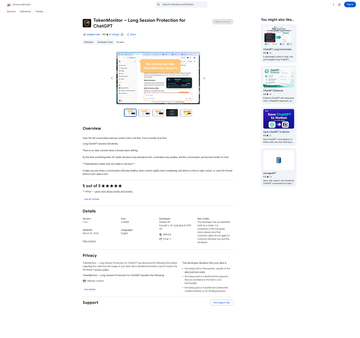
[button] (339, 4)
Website (167, 234)
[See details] (90, 289)
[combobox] (185, 4)
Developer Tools (105, 42)
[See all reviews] (92, 199)
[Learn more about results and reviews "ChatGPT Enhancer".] (270, 94)
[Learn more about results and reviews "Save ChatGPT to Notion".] (270, 135)
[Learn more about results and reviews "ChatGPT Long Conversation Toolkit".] (270, 53)
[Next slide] (204, 78)
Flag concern (89, 241)
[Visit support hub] (221, 302)
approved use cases (195, 272)
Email (165, 239)
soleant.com (93, 34)
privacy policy (102, 269)
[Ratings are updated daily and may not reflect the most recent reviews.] (122, 34)
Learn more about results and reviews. (113, 191)
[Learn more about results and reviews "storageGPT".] (270, 176)
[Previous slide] (112, 78)
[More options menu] (333, 4)
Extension (88, 42)
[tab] (11, 11)
